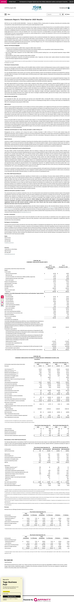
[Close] (21, 578)
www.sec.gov (51, 207)
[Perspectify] (2, 299)
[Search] (60, 14)
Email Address (6, 591)
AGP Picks (3, 1)
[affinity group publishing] (2, 302)
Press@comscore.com (9, 242)
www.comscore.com (8, 209)
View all (71, 1)
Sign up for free (12, 596)
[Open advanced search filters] (62, 14)
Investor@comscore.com (10, 254)
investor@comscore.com (26, 212)
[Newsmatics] (2, 305)
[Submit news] (2, 297)
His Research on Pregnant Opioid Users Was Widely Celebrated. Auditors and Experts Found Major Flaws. (46, 1)
